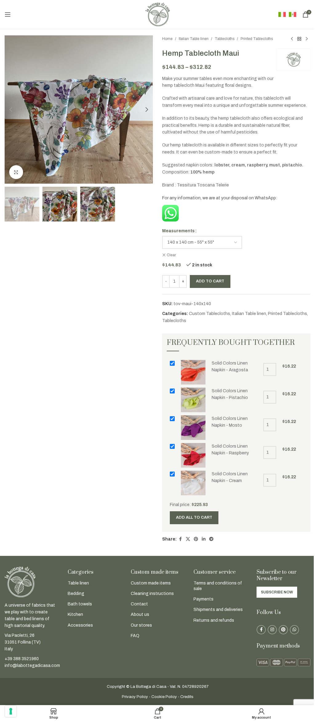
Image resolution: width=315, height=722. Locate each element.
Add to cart (210, 281)
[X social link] (188, 539)
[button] (11, 109)
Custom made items (151, 583)
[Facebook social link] (180, 539)
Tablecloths (224, 39)
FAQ (135, 635)
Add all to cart (194, 517)
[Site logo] (157, 14)
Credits (186, 697)
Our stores (141, 625)
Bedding (76, 593)
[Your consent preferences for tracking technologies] (11, 711)
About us (140, 614)
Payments (203, 599)
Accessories (80, 625)
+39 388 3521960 (22, 658)
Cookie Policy (164, 697)
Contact (139, 604)
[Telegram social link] (211, 539)
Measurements (178, 231)
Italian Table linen (194, 39)
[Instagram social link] (272, 629)
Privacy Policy (135, 697)
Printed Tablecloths (257, 39)
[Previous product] (292, 39)
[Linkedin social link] (203, 539)
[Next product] (306, 39)
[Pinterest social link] (196, 539)
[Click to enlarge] (16, 172)
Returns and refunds (213, 620)
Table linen (78, 583)
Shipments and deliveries (218, 609)
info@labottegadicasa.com (32, 665)
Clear (171, 255)
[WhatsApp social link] (294, 629)
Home (167, 39)
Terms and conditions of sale (217, 586)
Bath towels (80, 604)
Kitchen (75, 614)
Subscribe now (277, 592)
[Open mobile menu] (8, 14)
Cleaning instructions (152, 593)
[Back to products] (299, 39)
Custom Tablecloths (209, 313)
